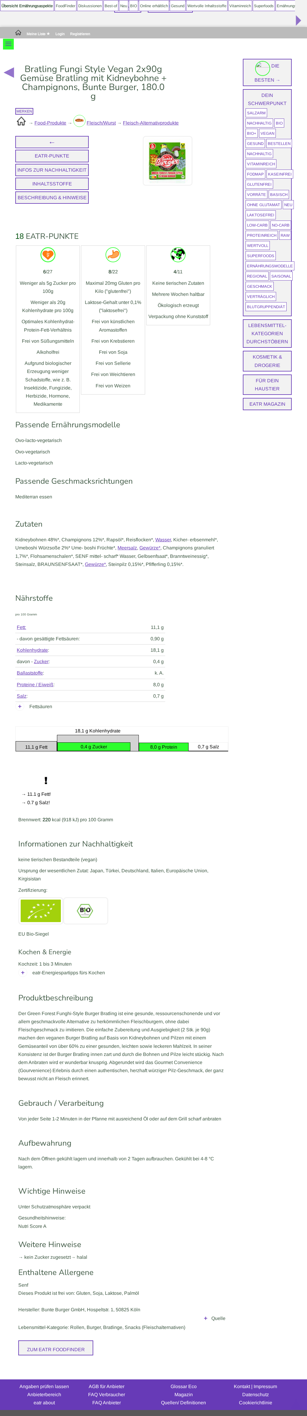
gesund (255, 143)
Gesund (177, 6)
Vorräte (256, 194)
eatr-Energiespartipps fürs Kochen (68, 972)
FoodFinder (65, 6)
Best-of (111, 6)
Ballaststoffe (30, 672)
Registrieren (80, 34)
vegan (267, 133)
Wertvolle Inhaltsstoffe (206, 6)
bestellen (279, 143)
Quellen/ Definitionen (183, 1402)
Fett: (21, 627)
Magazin (183, 1394)
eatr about (44, 1402)
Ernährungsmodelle (270, 266)
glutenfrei (259, 184)
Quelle (218, 1318)
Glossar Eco (184, 1386)
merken (24, 111)
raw (285, 235)
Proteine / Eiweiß (35, 684)
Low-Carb (257, 225)
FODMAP (255, 174)
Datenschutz (255, 1394)
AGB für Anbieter (106, 1386)
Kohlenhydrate (32, 650)
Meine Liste (36, 34)
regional (257, 276)
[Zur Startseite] (18, 34)
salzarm (256, 113)
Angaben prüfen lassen (44, 1386)
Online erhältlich (154, 6)
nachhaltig (259, 123)
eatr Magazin (267, 404)
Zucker (41, 661)
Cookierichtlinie (255, 1402)
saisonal (281, 276)
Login (60, 34)
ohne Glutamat (263, 205)
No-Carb (281, 225)
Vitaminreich (240, 6)
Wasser (163, 539)
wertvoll (257, 245)
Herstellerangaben (205, 1319)
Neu (123, 6)
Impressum (265, 1386)
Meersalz (127, 547)
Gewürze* (149, 547)
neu (288, 205)
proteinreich (261, 235)
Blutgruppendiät (266, 307)
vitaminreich (261, 164)
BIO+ (251, 133)
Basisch (279, 194)
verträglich (261, 296)
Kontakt (242, 1386)
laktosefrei (260, 215)
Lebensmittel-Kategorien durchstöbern (267, 333)
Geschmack (259, 286)
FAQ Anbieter (106, 1402)
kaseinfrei (280, 174)
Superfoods (264, 6)
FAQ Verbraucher (106, 1394)
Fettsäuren (40, 706)
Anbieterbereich (44, 1394)
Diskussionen (90, 6)
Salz (21, 696)
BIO (133, 6)
